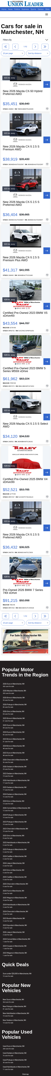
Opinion (41, 9)
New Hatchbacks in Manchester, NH (16, 1014)
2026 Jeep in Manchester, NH (14, 933)
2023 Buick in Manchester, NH (14, 919)
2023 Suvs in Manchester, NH (13, 754)
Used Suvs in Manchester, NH (13, 1047)
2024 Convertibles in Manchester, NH (16, 940)
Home (4, 9)
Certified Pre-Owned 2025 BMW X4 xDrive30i (25, 480)
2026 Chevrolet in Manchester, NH (15, 761)
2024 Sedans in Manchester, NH (14, 795)
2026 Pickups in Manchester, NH (15, 706)
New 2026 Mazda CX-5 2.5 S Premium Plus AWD (21, 259)
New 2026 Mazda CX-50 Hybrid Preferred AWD (22, 92)
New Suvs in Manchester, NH (13, 1001)
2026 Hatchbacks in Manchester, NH (16, 781)
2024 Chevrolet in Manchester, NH (15, 913)
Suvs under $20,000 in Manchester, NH (17, 975)
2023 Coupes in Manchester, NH (14, 947)
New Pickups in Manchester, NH (14, 1007)
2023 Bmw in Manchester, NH (14, 740)
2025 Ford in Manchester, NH (13, 892)
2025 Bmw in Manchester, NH (14, 719)
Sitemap (25, 1074)
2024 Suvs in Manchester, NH (13, 733)
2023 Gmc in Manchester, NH (13, 871)
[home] (25, 3)
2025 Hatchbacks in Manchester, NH (16, 844)
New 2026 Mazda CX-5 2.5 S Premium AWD (21, 148)
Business (25, 9)
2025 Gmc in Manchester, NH (13, 837)
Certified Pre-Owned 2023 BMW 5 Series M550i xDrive (24, 370)
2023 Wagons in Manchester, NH (15, 954)
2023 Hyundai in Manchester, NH (15, 926)
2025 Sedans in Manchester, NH (14, 788)
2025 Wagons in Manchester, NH (15, 899)
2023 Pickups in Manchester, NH (15, 823)
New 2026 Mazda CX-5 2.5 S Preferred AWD (21, 203)
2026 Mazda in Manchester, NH (14, 692)
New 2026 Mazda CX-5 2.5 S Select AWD (25, 425)
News (10, 9)
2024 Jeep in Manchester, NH (14, 864)
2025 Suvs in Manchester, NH (13, 726)
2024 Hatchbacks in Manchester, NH (16, 906)
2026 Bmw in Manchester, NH (14, 699)
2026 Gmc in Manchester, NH (13, 712)
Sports (34, 9)
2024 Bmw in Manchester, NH (14, 747)
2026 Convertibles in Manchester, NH (16, 809)
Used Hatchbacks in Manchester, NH (16, 1068)
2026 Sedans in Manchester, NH (14, 768)
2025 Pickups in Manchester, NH (15, 850)
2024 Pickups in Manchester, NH (15, 816)
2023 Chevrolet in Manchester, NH (15, 830)
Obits (47, 9)
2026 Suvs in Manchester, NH (13, 685)
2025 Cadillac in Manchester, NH (15, 878)
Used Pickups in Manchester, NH (15, 1061)
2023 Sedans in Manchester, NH (14, 775)
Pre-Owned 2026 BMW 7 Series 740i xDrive (23, 591)
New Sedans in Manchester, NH (14, 1021)
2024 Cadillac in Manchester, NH (15, 857)
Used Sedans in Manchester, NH (14, 1054)
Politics (17, 9)
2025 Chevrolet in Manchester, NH (15, 885)
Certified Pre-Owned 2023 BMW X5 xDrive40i (25, 314)
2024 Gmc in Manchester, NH (13, 802)
